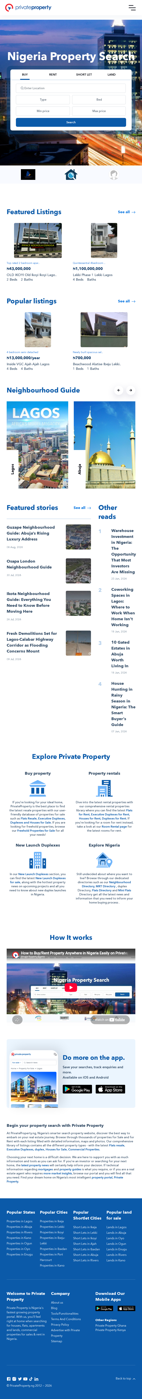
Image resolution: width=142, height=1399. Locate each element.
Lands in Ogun (116, 1244)
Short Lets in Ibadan (86, 1249)
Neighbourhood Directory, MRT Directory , (106, 884)
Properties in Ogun (19, 1243)
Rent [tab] (53, 75)
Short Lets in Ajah (85, 1244)
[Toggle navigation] (132, 7)
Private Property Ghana (110, 1326)
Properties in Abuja (19, 1227)
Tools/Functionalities (64, 1314)
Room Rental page (114, 827)
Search (71, 122)
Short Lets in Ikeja (85, 1227)
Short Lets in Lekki (85, 1233)
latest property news (35, 1165)
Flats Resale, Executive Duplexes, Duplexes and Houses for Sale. (37, 821)
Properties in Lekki (52, 1227)
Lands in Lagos (116, 1227)
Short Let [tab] (84, 75)
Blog (54, 1308)
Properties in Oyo (18, 1249)
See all (124, 212)
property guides (70, 1169)
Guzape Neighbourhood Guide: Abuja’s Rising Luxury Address (31, 533)
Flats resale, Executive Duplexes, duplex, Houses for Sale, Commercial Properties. (66, 1147)
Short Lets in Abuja (85, 1255)
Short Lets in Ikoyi (85, 1238)
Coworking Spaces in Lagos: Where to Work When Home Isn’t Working (123, 607)
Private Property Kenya (110, 1330)
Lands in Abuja (116, 1233)
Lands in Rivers (116, 1255)
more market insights (57, 1173)
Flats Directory (101, 890)
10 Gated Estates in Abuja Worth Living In (120, 654)
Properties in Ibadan (53, 1249)
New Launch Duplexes (33, 874)
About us (57, 1303)
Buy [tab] (25, 75)
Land (112, 75)
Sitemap (56, 1341)
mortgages (45, 1169)
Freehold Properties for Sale (36, 831)
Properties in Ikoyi (52, 1232)
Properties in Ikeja (52, 1221)
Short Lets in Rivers (86, 1260)
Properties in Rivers (19, 1232)
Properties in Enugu (20, 1255)
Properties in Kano (19, 1238)
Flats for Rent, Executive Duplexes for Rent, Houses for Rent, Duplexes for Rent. (105, 814)
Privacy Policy (60, 1325)
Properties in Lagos (19, 1221)
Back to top (124, 1379)
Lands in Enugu (116, 1249)
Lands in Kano (115, 1260)
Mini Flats (124, 890)
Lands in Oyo (115, 1238)
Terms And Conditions (66, 1319)
